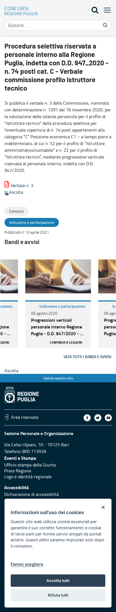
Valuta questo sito (58, 378)
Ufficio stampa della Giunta (30, 465)
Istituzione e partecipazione (62, 306)
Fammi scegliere (27, 564)
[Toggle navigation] (105, 9)
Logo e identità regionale (28, 476)
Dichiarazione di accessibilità (31, 494)
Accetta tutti (58, 580)
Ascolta (16, 192)
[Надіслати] (105, 25)
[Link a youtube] (108, 417)
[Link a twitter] (97, 417)
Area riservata (24, 416)
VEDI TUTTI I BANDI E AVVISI (87, 356)
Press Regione (17, 471)
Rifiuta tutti (58, 595)
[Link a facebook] (87, 417)
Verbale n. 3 (22, 185)
